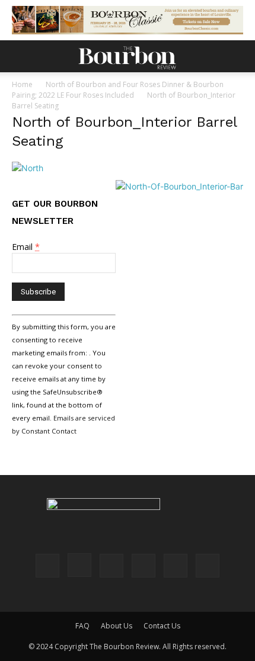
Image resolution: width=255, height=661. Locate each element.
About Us (116, 626)
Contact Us (162, 626)
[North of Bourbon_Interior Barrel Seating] (27, 168)
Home (22, 84)
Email (26, 246)
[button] (20, 56)
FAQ (82, 626)
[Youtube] (207, 565)
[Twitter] (175, 565)
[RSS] (143, 565)
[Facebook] (47, 565)
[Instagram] (79, 565)
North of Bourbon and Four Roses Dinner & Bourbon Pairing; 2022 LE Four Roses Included (118, 89)
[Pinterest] (111, 565)
